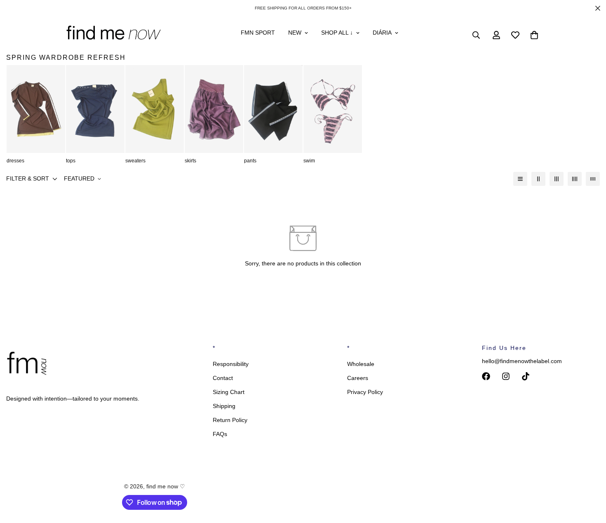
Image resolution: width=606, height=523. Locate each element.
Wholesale (360, 364)
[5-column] (593, 179)
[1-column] (520, 179)
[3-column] (557, 179)
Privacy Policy (365, 392)
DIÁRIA (382, 32)
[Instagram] (506, 376)
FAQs (220, 434)
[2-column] (538, 179)
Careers (357, 378)
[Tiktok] (525, 376)
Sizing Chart (228, 392)
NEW (294, 32)
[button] (534, 35)
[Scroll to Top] (589, 478)
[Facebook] (486, 376)
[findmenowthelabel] (113, 35)
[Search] (476, 35)
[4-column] (575, 179)
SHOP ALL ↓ (337, 32)
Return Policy (230, 420)
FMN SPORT (258, 32)
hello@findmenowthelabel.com (522, 361)
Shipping (224, 406)
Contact (223, 378)
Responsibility (231, 364)
